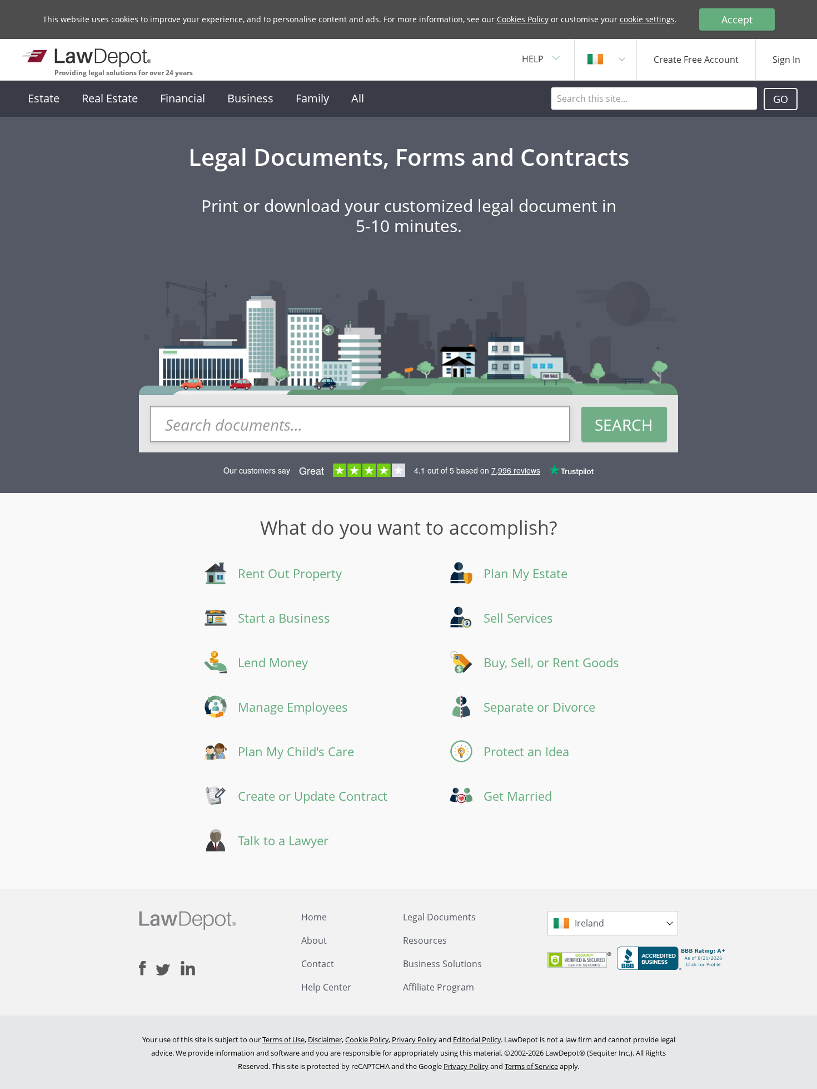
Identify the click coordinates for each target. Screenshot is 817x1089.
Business (250, 98)
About (314, 940)
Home (314, 917)
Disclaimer (325, 1039)
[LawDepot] (87, 55)
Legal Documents (439, 917)
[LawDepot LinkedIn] (188, 968)
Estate (43, 98)
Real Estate (110, 98)
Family (312, 98)
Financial (182, 98)
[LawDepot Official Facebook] (147, 968)
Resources (425, 940)
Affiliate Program (438, 987)
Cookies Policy (523, 19)
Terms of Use (283, 1039)
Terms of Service (531, 1066)
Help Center (326, 987)
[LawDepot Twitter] (168, 969)
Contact (317, 964)
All (357, 98)
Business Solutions (442, 964)
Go (780, 99)
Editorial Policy (477, 1039)
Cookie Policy (366, 1039)
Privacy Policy (414, 1039)
